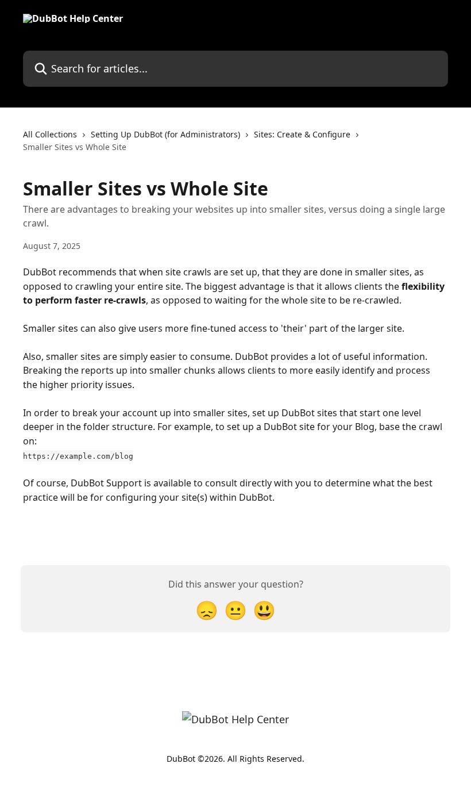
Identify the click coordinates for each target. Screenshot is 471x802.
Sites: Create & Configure (302, 134)
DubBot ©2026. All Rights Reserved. (235, 758)
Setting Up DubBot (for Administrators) (165, 134)
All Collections (50, 134)
